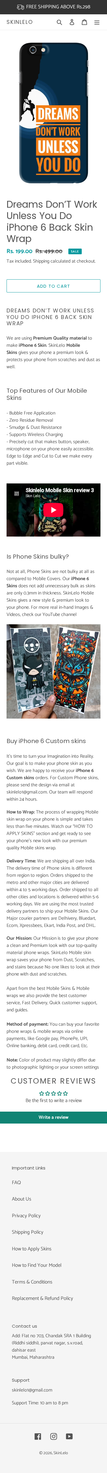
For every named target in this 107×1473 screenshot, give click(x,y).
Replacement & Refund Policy (42, 1298)
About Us (21, 1199)
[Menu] (97, 22)
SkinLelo (20, 22)
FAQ (16, 1182)
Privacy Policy (26, 1216)
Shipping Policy (27, 1232)
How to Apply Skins (31, 1249)
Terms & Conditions (32, 1282)
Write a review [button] (53, 1117)
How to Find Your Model (37, 1265)
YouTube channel (60, 615)
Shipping (41, 261)
